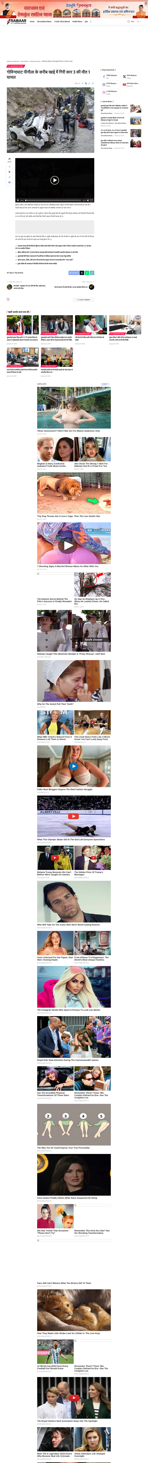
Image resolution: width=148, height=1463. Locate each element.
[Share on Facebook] (82, 83)
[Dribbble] (111, 92)
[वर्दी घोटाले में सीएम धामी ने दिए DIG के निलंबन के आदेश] (91, 324)
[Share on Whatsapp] (89, 83)
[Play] (18, 200)
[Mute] (88, 200)
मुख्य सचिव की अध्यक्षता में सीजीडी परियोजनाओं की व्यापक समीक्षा (37, 263)
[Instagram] (111, 84)
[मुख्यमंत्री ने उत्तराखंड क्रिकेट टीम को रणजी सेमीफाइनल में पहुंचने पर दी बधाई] (135, 121)
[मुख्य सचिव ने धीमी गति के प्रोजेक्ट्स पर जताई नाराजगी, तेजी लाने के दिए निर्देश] (125, 324)
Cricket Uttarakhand (107, 123)
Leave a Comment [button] (84, 299)
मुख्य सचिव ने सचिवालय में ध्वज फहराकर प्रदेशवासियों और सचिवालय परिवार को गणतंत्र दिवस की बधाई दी (114, 143)
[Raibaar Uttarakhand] (16, 21)
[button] (90, 21)
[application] (54, 180)
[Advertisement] (74, 41)
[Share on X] (86, 83)
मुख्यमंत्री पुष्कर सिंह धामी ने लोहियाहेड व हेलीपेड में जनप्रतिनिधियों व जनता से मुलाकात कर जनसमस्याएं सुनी (114, 108)
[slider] (53, 200)
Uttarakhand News (15, 66)
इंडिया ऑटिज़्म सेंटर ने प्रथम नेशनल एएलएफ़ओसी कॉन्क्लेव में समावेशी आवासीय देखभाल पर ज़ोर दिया (48, 252)
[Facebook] (111, 76)
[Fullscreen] (91, 200)
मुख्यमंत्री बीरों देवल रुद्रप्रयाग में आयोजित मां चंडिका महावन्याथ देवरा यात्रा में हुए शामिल (44, 256)
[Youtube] (131, 84)
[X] (131, 76)
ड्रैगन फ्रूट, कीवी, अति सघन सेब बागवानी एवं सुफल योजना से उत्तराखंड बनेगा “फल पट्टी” (45, 260)
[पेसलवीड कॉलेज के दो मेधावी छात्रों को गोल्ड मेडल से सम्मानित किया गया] (57, 357)
